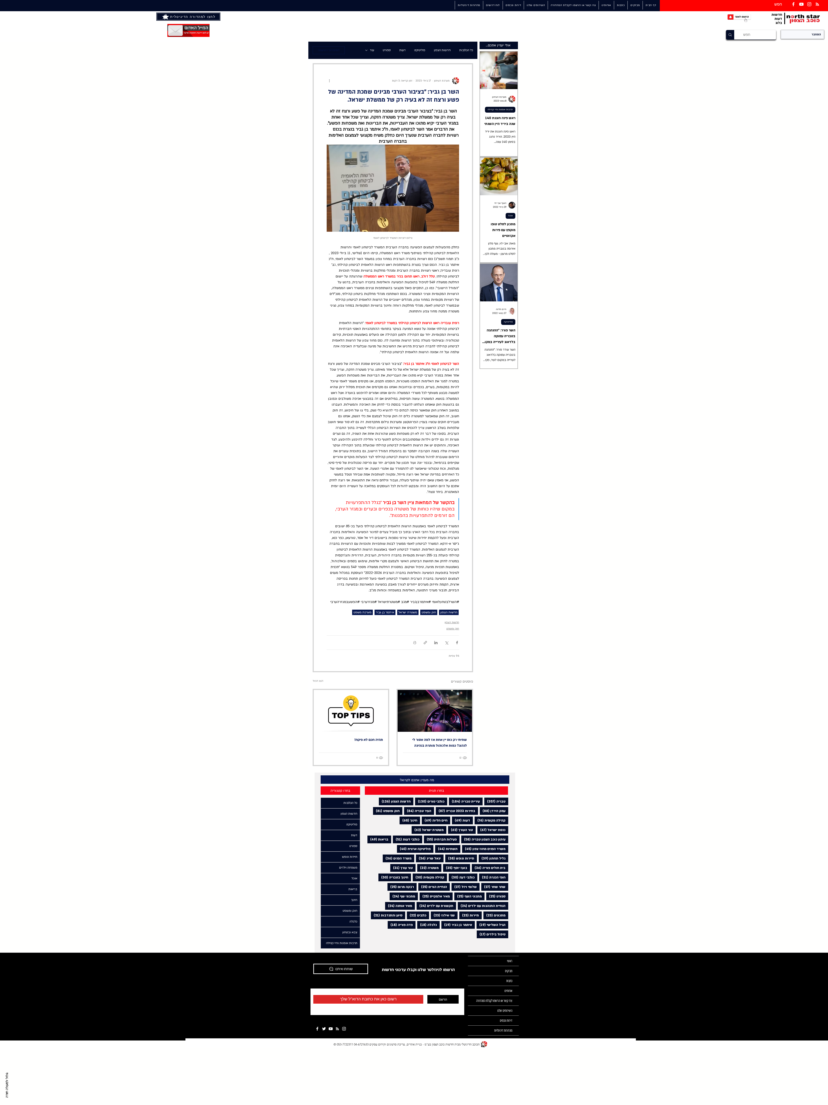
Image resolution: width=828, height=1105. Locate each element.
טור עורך (401, 867)
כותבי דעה (462, 877)
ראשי (509, 961)
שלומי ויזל (464, 886)
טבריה (494, 801)
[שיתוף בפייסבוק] (457, 643)
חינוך (408, 820)
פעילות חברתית (440, 839)
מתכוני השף (468, 896)
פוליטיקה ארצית (414, 848)
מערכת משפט (362, 612)
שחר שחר (493, 886)
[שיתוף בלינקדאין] (436, 643)
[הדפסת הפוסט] (415, 643)
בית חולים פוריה (488, 867)
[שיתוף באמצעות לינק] (425, 643)
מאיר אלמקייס (435, 896)
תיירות (469, 915)
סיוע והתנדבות (386, 915)
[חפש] (730, 34)
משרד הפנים (397, 858)
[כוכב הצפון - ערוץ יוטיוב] (330, 1028)
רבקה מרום (400, 886)
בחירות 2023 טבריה (455, 810)
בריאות (377, 839)
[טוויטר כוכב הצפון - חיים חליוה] (323, 1028)
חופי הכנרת (492, 877)
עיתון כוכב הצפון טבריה (483, 839)
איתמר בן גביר (385, 612)
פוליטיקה (419, 50)
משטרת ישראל (407, 612)
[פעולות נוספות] (329, 80)
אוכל (510, 215)
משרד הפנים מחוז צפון (483, 848)
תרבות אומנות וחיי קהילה (500, 109)
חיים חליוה (434, 820)
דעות (402, 50)
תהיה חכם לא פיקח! (368, 739)
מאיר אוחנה (398, 905)
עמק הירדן (492, 810)
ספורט (387, 50)
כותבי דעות (406, 839)
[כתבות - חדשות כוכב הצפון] (337, 1028)
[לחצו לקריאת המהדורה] (166, 16)
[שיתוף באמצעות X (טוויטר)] (446, 643)
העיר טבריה (417, 810)
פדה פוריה (400, 924)
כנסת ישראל (491, 829)
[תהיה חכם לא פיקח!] (351, 711)
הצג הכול (318, 681)
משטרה (428, 867)
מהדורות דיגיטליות (503, 1030)
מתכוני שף (402, 896)
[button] (536, 5)
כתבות (509, 981)
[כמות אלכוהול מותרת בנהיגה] (435, 711)
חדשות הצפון (442, 50)
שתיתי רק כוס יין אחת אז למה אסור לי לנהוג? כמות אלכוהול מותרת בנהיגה (439, 742)
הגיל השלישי (491, 924)
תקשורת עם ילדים (435, 905)
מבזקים (508, 971)
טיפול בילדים (491, 934)
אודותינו (508, 991)
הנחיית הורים (432, 886)
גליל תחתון (492, 858)
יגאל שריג (428, 858)
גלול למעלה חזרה (7, 1085)
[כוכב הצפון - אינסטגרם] (344, 1028)
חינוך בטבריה (393, 877)
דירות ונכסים (506, 1020)
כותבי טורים (429, 801)
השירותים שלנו (504, 1011)
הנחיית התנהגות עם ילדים (481, 905)
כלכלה (427, 924)
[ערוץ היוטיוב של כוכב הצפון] (801, 4)
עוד (372, 50)
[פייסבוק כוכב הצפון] (793, 4)
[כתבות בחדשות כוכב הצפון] (817, 4)
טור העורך (460, 829)
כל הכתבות (466, 50)
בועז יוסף (455, 867)
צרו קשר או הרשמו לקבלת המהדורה (494, 1001)
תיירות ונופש (459, 858)
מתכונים (494, 915)
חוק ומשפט (429, 612)
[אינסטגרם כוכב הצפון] (809, 4)
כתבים (416, 915)
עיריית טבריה (464, 801)
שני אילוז (443, 915)
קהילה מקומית (490, 820)
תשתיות (446, 848)
